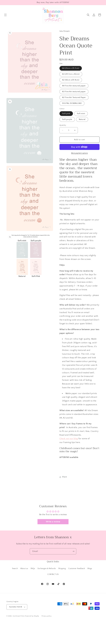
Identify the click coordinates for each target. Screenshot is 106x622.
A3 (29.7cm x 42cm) (71, 74)
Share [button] (64, 477)
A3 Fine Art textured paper (74, 92)
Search (15, 568)
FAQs (33, 568)
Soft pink (66, 114)
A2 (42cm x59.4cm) (70, 80)
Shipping (62, 568)
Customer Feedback (76, 568)
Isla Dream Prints (19, 616)
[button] (5, 15)
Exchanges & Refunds (47, 568)
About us (24, 568)
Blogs (90, 568)
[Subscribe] (73, 551)
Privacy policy (47, 616)
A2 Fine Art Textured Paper (74, 97)
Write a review (53, 521)
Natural (82, 119)
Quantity (62, 125)
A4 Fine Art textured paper (74, 86)
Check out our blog (68, 438)
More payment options (79, 153)
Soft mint (81, 114)
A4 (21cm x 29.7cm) (70, 68)
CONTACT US (53, 574)
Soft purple (67, 119)
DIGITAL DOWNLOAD (72, 103)
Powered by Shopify (32, 616)
